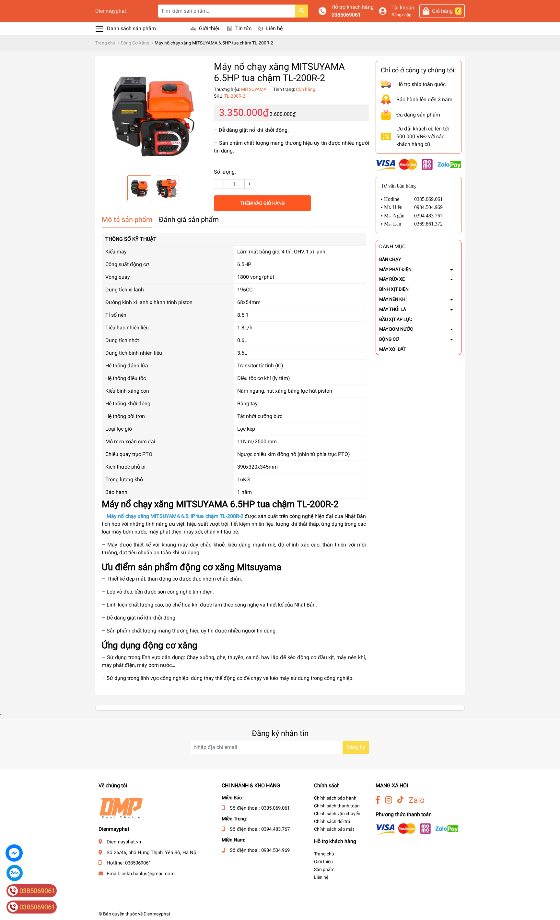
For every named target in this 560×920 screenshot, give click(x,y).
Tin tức (243, 28)
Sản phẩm (324, 869)
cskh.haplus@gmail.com (148, 874)
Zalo (417, 800)
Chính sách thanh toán (337, 805)
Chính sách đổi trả (332, 821)
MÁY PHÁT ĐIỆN (395, 269)
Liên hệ (274, 28)
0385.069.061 (275, 808)
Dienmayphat (110, 11)
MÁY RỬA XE (392, 279)
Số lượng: (225, 172)
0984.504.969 (275, 850)
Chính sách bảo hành (335, 798)
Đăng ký (355, 747)
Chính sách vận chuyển (337, 813)
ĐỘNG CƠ (389, 339)
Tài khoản (402, 8)
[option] (153, 115)
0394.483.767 (275, 829)
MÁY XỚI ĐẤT (392, 349)
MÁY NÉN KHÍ (393, 299)
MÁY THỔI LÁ (392, 309)
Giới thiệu (210, 28)
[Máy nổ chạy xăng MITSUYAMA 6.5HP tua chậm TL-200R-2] (153, 115)
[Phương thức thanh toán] (418, 165)
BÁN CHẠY (390, 259)
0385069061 (346, 15)
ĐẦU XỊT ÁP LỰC (395, 319)
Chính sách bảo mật (334, 829)
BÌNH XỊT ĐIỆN (394, 289)
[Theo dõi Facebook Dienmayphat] (378, 800)
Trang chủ (324, 853)
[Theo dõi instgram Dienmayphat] (388, 800)
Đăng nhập (401, 14)
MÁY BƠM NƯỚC (396, 329)
